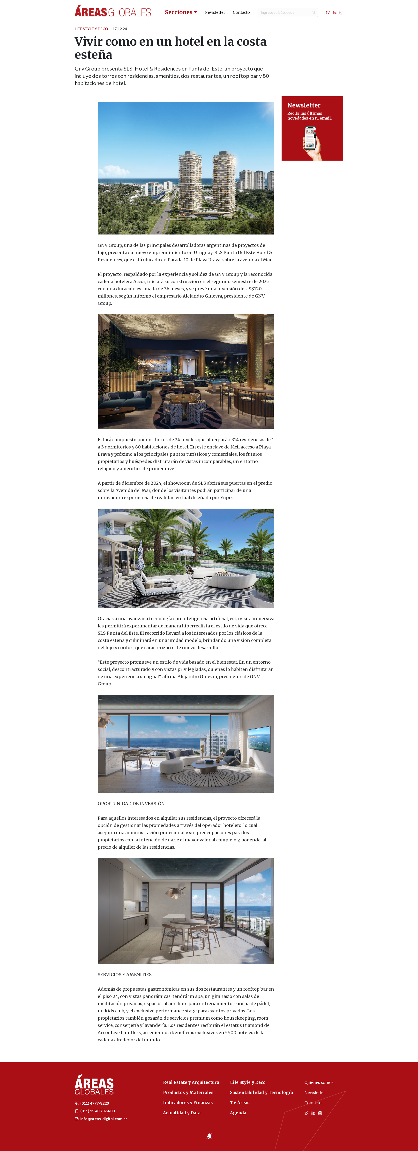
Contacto (241, 12)
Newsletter (215, 12)
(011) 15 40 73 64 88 (97, 1110)
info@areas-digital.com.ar (103, 1118)
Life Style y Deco (91, 29)
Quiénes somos (319, 1082)
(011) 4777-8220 (94, 1103)
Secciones (179, 12)
